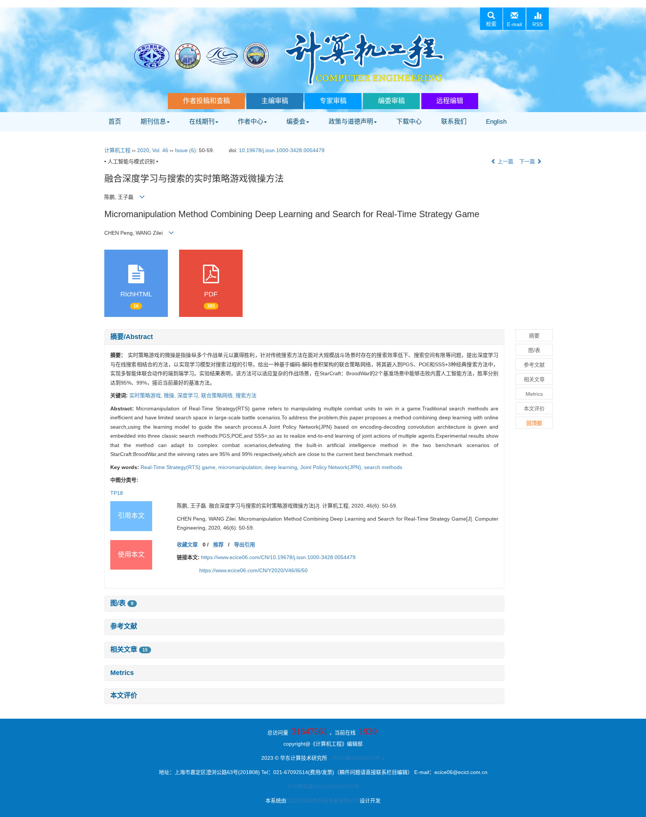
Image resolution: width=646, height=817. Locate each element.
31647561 (309, 731)
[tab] (304, 337)
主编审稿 (274, 101)
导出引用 (244, 545)
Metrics (122, 672)
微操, (170, 395)
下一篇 (527, 161)
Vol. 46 (160, 150)
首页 (114, 121)
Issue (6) (185, 150)
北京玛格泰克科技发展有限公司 (323, 801)
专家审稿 (333, 101)
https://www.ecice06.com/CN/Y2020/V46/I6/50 (253, 570)
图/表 (121, 603)
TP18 (116, 493)
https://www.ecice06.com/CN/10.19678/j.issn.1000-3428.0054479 (278, 557)
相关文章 (129, 649)
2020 (143, 150)
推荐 (218, 545)
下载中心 (409, 121)
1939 (368, 731)
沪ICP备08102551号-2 (358, 758)
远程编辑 (449, 101)
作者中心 (250, 121)
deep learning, (282, 467)
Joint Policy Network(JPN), (332, 467)
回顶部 (534, 423)
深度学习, (189, 395)
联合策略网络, (218, 395)
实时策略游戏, (146, 395)
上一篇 (504, 161)
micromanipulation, (241, 467)
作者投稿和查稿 (206, 101)
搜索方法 (246, 395)
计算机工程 (117, 150)
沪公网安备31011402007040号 (323, 786)
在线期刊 (202, 121)
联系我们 (454, 121)
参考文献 (123, 626)
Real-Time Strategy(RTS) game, (179, 467)
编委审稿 (391, 101)
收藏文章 (187, 545)
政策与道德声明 (351, 121)
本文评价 (123, 695)
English (496, 121)
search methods (383, 467)
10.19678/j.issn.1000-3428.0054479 (281, 150)
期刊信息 (153, 121)
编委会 (295, 121)
